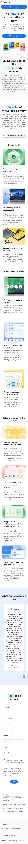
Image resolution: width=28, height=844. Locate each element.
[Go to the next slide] (24, 676)
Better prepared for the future (16, 135)
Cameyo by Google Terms (9, 835)
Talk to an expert (14, 7)
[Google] (5, 2)
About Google (6, 828)
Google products (16, 828)
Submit (14, 781)
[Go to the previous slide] (20, 676)
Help (5, 840)
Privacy (4, 832)
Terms (9, 832)
